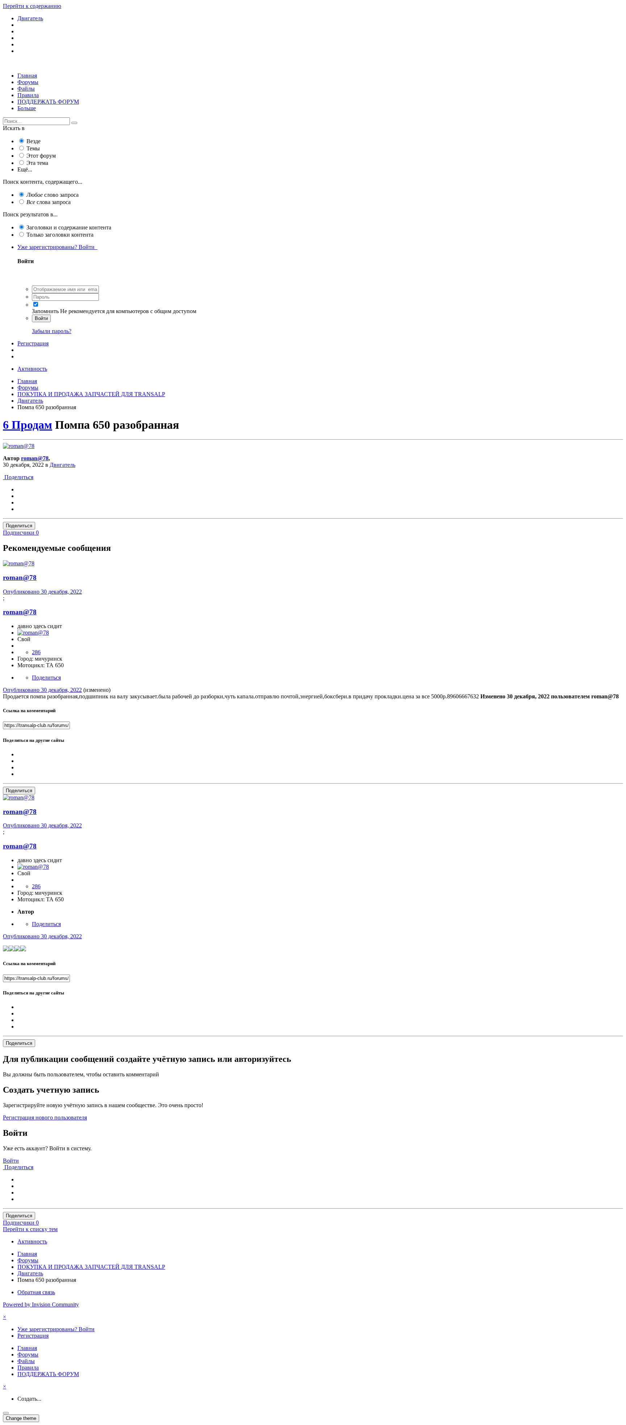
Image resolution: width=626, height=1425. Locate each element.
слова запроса (48, 202)
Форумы (27, 82)
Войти (41, 318)
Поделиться (18, 477)
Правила (28, 95)
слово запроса (52, 195)
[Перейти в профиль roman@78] (18, 446)
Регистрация (33, 343)
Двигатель (62, 465)
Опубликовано (42, 592)
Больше (26, 108)
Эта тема (37, 163)
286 (36, 652)
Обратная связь (36, 1292)
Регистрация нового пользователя (45, 1117)
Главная (27, 75)
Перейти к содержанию (32, 6)
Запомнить (45, 311)
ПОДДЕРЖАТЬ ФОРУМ (48, 102)
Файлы (26, 89)
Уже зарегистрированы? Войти (57, 247)
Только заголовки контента (59, 235)
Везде (33, 141)
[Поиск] (74, 123)
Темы (33, 148)
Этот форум (41, 156)
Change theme (21, 1418)
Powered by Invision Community (41, 1304)
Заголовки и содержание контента (68, 227)
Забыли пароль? (51, 331)
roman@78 (35, 458)
